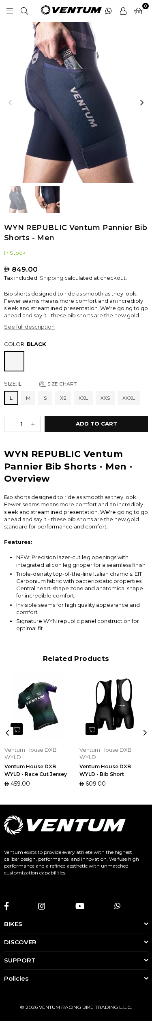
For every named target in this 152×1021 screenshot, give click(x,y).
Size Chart (61, 384)
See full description (29, 326)
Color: (25, 344)
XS (63, 398)
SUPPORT (20, 960)
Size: (40, 383)
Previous (10, 103)
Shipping (51, 278)
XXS (105, 398)
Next (142, 103)
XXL (83, 398)
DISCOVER (20, 942)
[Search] (24, 10)
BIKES (13, 924)
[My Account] (123, 10)
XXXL (128, 398)
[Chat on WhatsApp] (108, 10)
